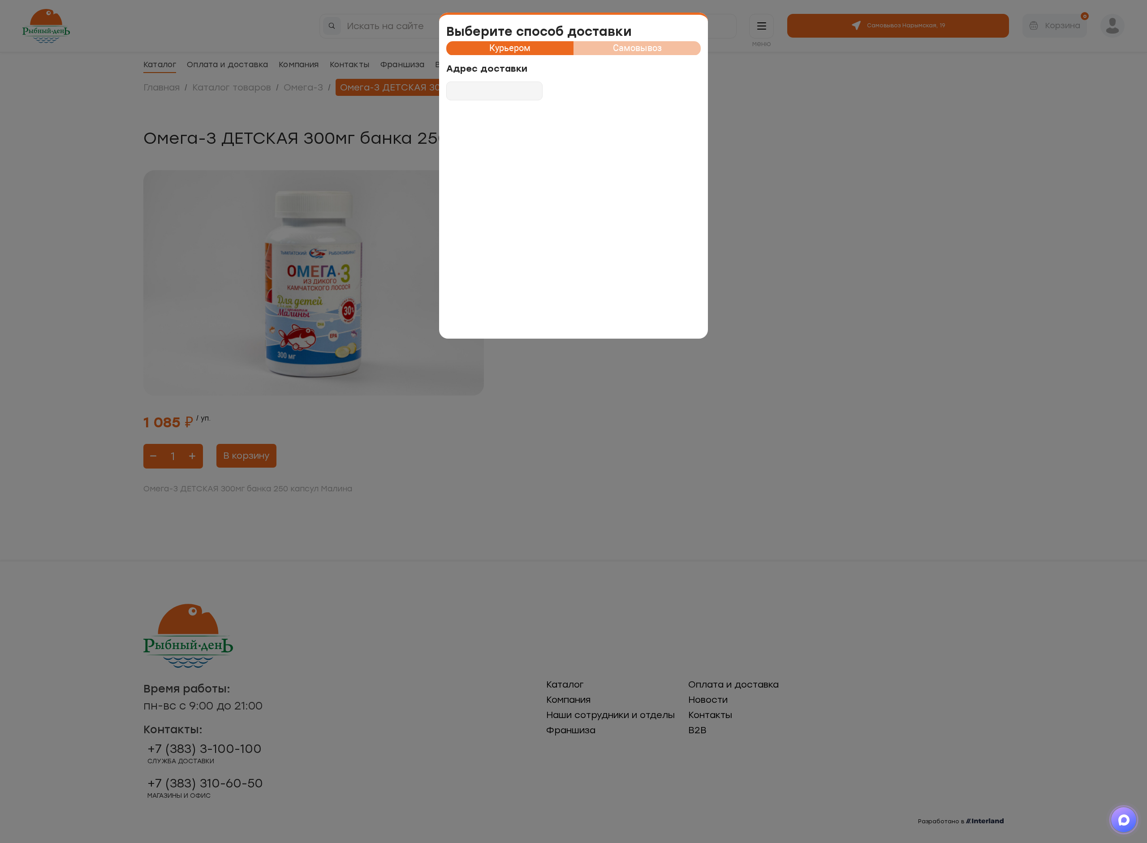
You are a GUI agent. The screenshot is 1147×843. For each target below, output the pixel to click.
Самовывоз (637, 48)
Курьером (509, 48)
